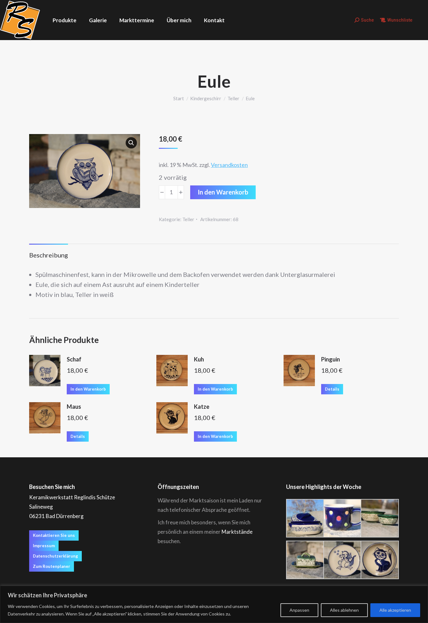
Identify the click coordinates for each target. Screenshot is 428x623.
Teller (188, 219)
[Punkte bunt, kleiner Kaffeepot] (342, 518)
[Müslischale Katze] (379, 560)
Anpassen (299, 610)
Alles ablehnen (344, 610)
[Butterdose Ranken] (304, 560)
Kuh (199, 359)
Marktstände (237, 531)
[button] (131, 142)
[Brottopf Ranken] (304, 518)
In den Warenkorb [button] (88, 389)
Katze (201, 406)
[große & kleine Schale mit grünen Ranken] (379, 518)
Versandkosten (229, 164)
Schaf (74, 359)
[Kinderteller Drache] (342, 560)
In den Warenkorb (223, 192)
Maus (74, 406)
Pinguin (330, 359)
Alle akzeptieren (395, 610)
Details (332, 389)
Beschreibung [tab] (48, 255)
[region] (214, 604)
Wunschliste (399, 20)
